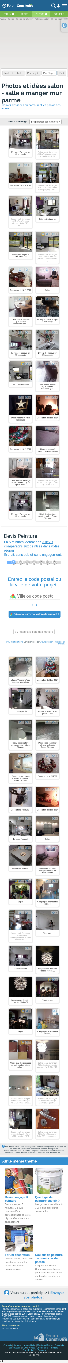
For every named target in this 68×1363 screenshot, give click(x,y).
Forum (7, 14)
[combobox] (45, 121)
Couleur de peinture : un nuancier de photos (49, 1258)
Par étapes (49, 73)
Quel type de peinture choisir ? (47, 1199)
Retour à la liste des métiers (35, 631)
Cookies (42, 1350)
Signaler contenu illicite (24, 1345)
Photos (40, 14)
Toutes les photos (13, 73)
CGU (8, 642)
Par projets (33, 73)
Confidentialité (17, 642)
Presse (31, 1348)
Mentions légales (45, 1345)
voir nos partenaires (10, 1328)
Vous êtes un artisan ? (60, 643)
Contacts (7, 1345)
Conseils (59, 14)
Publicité (54, 1348)
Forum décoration (17, 1255)
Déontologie (42, 1348)
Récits (24, 14)
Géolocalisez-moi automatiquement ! (36, 614)
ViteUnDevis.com (47, 642)
